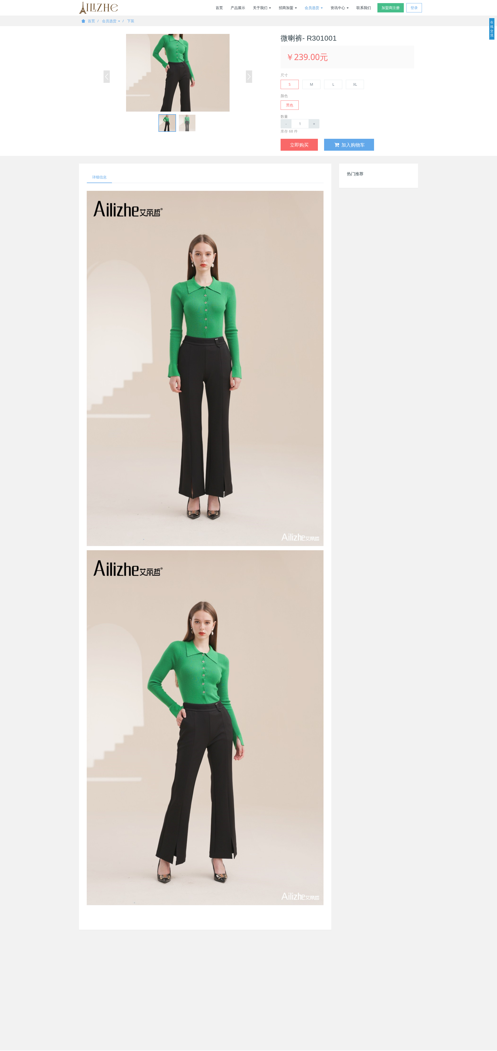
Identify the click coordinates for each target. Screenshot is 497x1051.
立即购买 (299, 145)
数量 (284, 116)
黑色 (289, 105)
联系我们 (363, 7)
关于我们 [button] (260, 7)
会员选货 (110, 20)
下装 (130, 20)
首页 (219, 7)
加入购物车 (353, 145)
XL (355, 84)
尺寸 (284, 75)
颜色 (284, 95)
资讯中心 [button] (338, 7)
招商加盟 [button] (286, 7)
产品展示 (238, 7)
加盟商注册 (391, 7)
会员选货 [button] (312, 7)
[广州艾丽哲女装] (98, 8)
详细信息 (99, 177)
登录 (414, 7)
